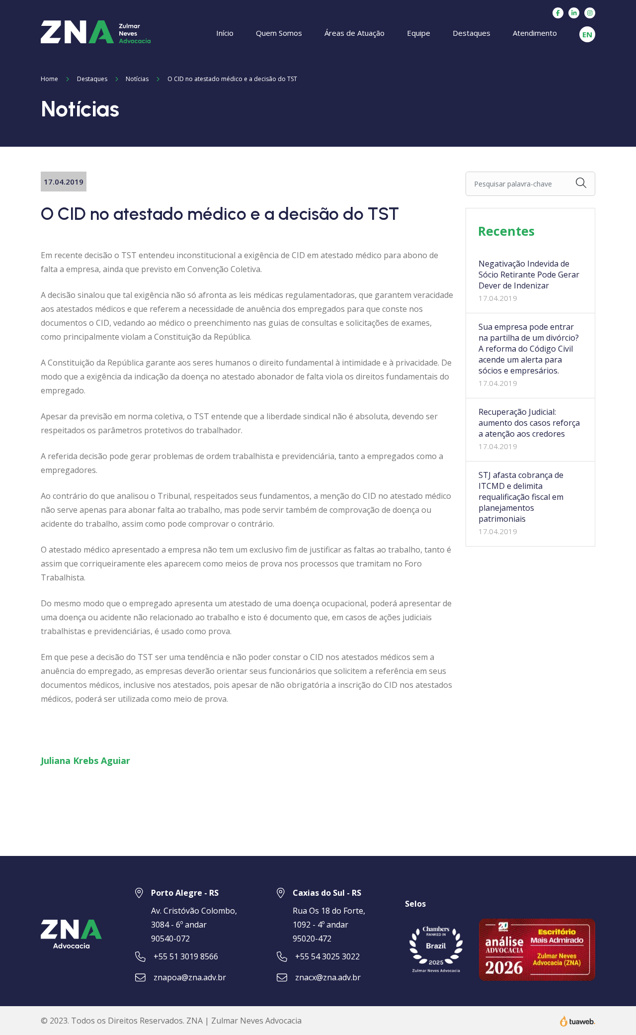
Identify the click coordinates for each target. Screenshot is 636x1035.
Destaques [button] (471, 33)
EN (587, 34)
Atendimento (535, 33)
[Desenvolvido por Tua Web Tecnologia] (577, 1020)
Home (49, 79)
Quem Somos (279, 33)
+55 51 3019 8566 (186, 956)
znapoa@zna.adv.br (190, 977)
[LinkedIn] (573, 12)
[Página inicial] (96, 30)
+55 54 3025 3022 (327, 956)
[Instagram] (589, 12)
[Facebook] (558, 12)
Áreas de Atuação (354, 33)
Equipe (418, 33)
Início (225, 33)
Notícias (137, 79)
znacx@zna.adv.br (328, 977)
